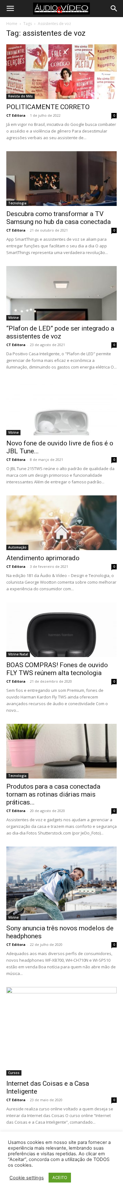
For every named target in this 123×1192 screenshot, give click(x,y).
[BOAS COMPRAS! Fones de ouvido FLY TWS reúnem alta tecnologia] (61, 629)
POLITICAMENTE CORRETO (48, 107)
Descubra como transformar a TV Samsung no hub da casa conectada (58, 218)
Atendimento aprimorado (42, 558)
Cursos (14, 1073)
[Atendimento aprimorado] (61, 522)
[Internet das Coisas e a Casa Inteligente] (61, 1031)
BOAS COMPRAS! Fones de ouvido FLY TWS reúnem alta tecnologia (57, 669)
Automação (17, 547)
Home (11, 23)
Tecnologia (17, 203)
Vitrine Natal (18, 654)
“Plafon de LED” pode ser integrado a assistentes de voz (60, 332)
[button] (10, 8)
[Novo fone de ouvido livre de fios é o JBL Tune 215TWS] (61, 408)
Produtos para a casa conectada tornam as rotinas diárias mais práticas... (53, 794)
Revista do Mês (20, 96)
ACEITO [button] (59, 1177)
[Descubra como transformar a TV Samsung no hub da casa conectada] (61, 178)
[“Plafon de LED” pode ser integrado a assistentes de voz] (61, 293)
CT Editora (16, 115)
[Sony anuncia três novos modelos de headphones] (61, 883)
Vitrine (13, 317)
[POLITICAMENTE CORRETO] (61, 71)
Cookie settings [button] (26, 1178)
